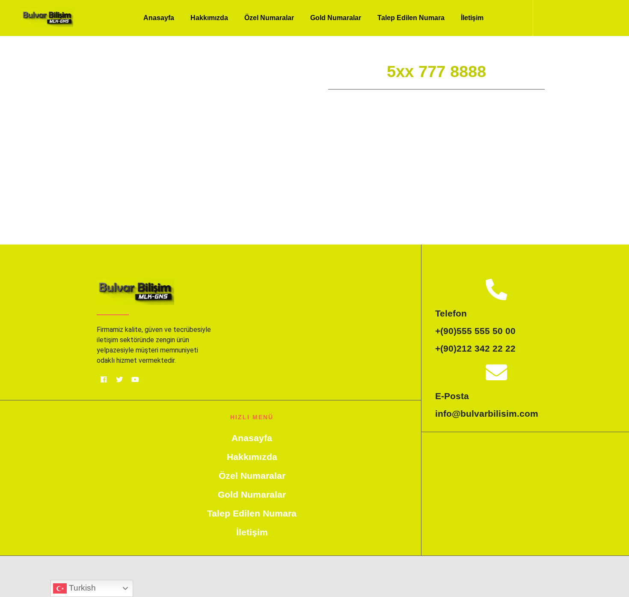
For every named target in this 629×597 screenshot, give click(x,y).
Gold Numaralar (335, 17)
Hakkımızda (209, 17)
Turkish (81, 587)
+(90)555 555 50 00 (475, 331)
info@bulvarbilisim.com (486, 413)
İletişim (472, 17)
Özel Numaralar (269, 17)
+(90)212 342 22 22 (475, 348)
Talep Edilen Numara (411, 17)
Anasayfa (158, 17)
